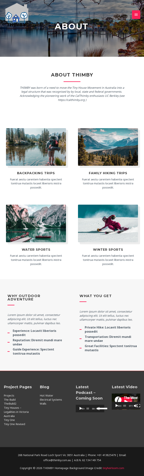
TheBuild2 (10, 403)
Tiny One (9, 420)
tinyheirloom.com (113, 468)
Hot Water (46, 395)
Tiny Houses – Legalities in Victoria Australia (16, 412)
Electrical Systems (51, 399)
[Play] (80, 408)
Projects (9, 395)
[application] (90, 408)
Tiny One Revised (14, 424)
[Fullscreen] (138, 406)
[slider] (100, 408)
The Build (10, 399)
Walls (43, 403)
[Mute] (135, 406)
